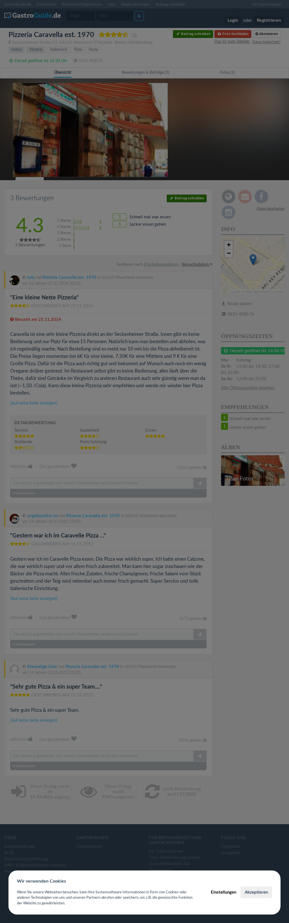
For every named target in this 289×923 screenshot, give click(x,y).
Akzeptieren (256, 892)
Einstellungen (223, 892)
